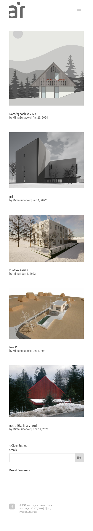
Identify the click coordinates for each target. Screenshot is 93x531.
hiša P (13, 347)
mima (16, 273)
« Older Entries (18, 446)
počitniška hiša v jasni (23, 425)
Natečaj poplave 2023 (22, 114)
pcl (11, 196)
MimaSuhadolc (22, 117)
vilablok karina (18, 270)
